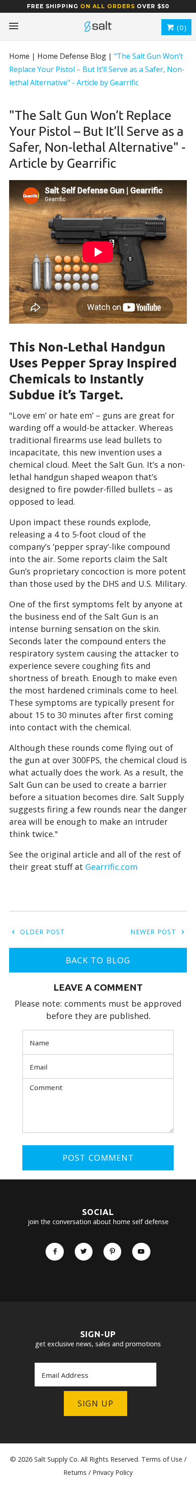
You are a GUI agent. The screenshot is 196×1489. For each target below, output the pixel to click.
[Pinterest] (112, 1252)
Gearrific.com (111, 866)
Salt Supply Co (55, 1459)
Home (19, 56)
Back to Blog (98, 960)
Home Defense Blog (71, 56)
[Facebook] (54, 1252)
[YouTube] (141, 1252)
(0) (181, 27)
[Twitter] (84, 1252)
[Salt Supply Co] (98, 26)
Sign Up (95, 1403)
